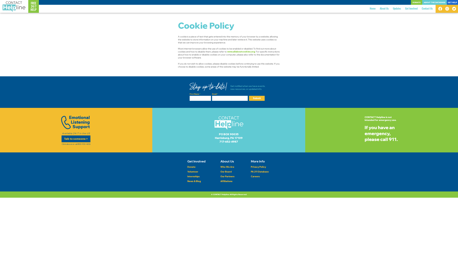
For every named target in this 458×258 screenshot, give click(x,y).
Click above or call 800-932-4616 (76, 144)
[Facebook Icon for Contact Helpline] (440, 9)
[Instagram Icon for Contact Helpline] (447, 9)
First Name (194, 94)
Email (214, 94)
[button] (384, 8)
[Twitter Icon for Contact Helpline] (454, 9)
